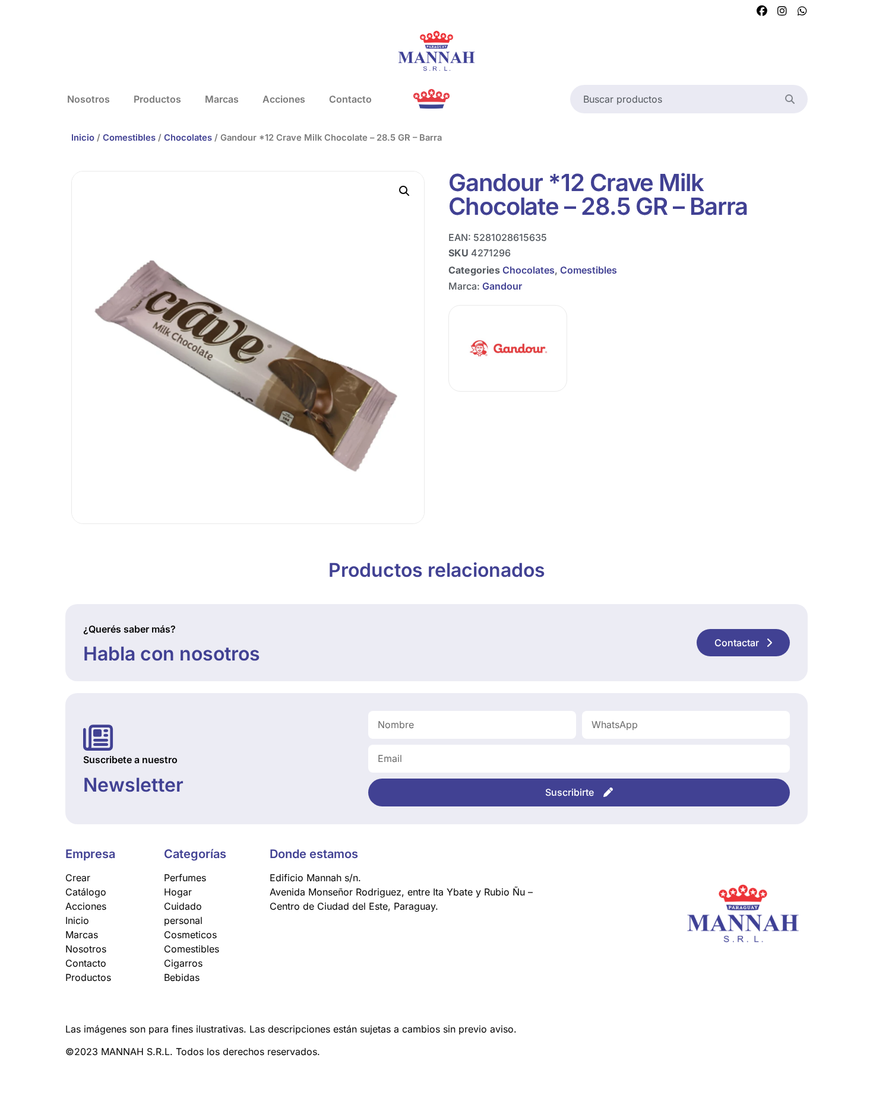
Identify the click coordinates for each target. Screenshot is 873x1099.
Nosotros (88, 99)
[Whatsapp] (802, 11)
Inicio (82, 137)
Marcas (222, 99)
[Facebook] (762, 11)
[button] (404, 191)
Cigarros (183, 963)
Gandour (502, 286)
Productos (157, 99)
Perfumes (185, 878)
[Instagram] (782, 11)
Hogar (178, 892)
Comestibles (129, 137)
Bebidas (182, 977)
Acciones (283, 99)
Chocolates (188, 137)
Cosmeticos (190, 935)
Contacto (350, 99)
